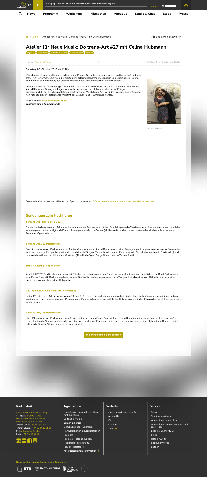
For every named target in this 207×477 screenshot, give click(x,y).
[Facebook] (29, 440)
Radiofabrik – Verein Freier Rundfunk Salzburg (82, 413)
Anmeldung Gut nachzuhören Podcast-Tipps (170, 425)
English (155, 447)
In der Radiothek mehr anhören (103, 334)
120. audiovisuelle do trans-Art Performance (51, 290)
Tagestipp (30, 53)
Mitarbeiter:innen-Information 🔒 (82, 450)
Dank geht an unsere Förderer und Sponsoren (41, 462)
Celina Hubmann (76, 53)
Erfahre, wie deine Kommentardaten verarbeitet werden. (123, 201)
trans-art (89, 53)
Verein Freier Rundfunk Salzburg (31, 412)
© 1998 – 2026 (34, 415)
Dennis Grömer (43, 62)
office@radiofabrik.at (31, 431)
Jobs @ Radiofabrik (74, 447)
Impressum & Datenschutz (121, 412)
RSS (109, 420)
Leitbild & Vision (73, 419)
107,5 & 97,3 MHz (31, 434)
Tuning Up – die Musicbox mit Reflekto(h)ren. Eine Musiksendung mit (80, 3)
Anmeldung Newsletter (164, 420)
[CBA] (18, 440)
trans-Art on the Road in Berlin (43, 265)
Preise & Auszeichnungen (78, 439)
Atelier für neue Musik (59, 53)
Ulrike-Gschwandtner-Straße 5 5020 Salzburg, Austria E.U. (30, 420)
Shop (154, 412)
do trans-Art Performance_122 (43, 222)
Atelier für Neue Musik (54, 100)
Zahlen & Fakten (73, 422)
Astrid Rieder (42, 53)
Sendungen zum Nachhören (49, 215)
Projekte (68, 435)
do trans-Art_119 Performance (43, 312)
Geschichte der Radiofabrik (78, 427)
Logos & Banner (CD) (162, 431)
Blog (35, 36)
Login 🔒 (112, 428)
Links (154, 435)
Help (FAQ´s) (158, 439)
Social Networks (160, 442)
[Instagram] (35, 440)
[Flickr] (24, 440)
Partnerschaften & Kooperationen (82, 431)
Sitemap (112, 424)
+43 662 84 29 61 (38, 424)
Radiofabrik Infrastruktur (77, 442)
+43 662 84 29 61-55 (41, 428)
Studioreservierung (161, 416)
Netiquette (113, 416)
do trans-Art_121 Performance (43, 243)
